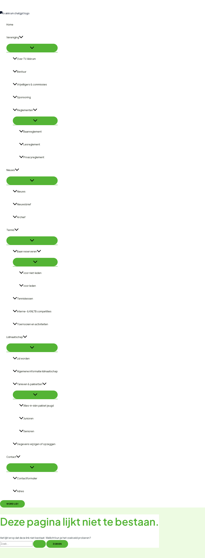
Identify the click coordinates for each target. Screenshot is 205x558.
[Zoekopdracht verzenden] (39, 544)
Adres (20, 491)
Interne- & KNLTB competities (34, 311)
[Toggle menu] (32, 48)
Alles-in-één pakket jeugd (38, 405)
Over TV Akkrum (26, 59)
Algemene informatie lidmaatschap (37, 371)
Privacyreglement (33, 157)
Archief (21, 217)
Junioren (28, 418)
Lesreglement (31, 144)
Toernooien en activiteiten (32, 324)
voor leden (29, 285)
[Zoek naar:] (23, 544)
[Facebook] (2, 10)
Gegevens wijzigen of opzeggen (36, 444)
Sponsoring (24, 97)
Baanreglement (32, 131)
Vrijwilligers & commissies (32, 84)
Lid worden (23, 358)
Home (9, 24)
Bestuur (21, 71)
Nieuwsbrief (24, 204)
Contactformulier (27, 478)
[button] (21, 37)
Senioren (28, 431)
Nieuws (21, 191)
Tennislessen (25, 298)
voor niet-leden (32, 273)
